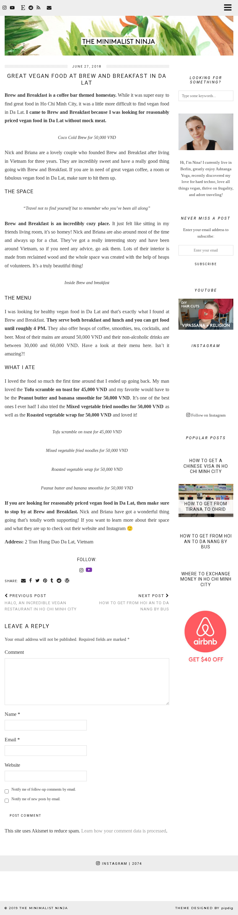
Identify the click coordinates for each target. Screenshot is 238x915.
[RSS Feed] (39, 8)
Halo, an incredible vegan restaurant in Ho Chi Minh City (41, 602)
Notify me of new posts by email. (35, 799)
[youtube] (12, 8)
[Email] (49, 8)
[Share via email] (24, 581)
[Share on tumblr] (52, 581)
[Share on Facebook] (31, 581)
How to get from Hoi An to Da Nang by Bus (134, 602)
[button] (230, 8)
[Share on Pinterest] (45, 581)
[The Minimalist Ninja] (119, 28)
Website (12, 765)
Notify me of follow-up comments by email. (43, 789)
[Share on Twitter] (38, 581)
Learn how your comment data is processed (123, 830)
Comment (14, 652)
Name (12, 714)
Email (12, 739)
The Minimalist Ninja (44, 908)
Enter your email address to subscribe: (206, 233)
